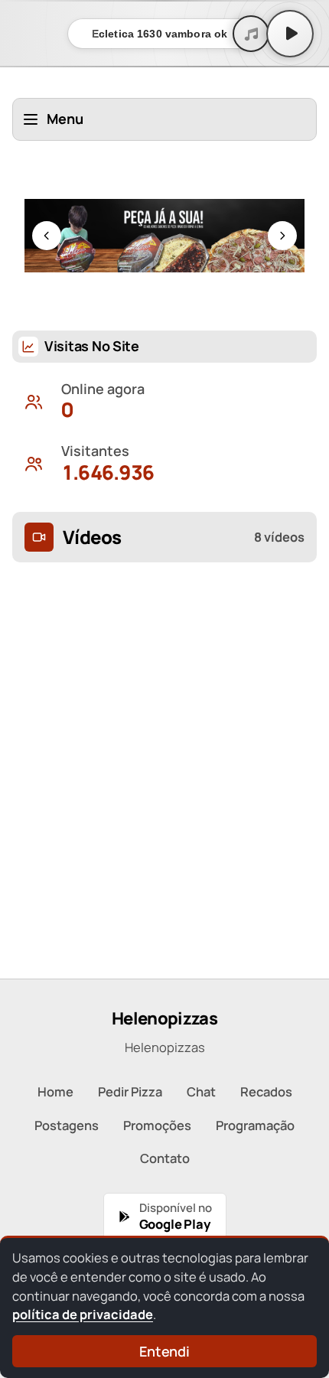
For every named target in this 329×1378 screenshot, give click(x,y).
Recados (266, 1091)
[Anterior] (46, 235)
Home (55, 1091)
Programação (255, 1125)
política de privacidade (82, 1314)
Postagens (66, 1125)
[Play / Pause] (290, 33)
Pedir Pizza (130, 1091)
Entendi (164, 1351)
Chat (201, 1091)
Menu (65, 118)
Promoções (157, 1125)
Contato (165, 1158)
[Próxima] (282, 235)
